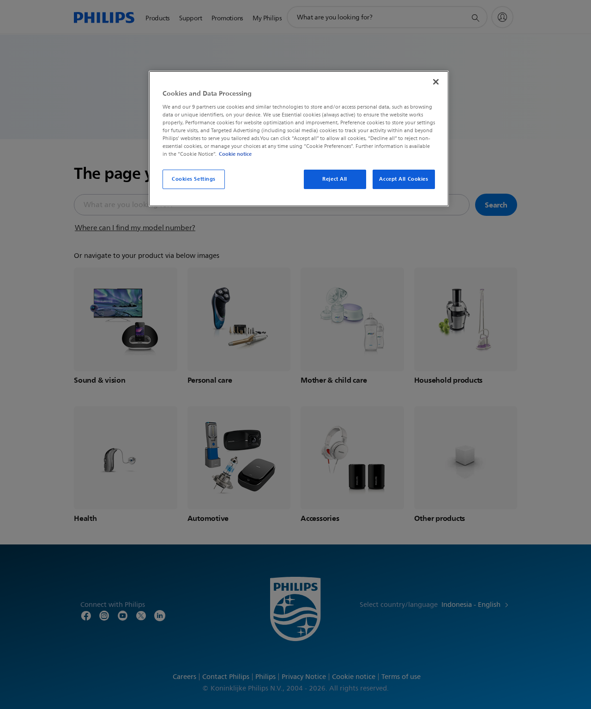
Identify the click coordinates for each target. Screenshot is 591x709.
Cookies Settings (194, 178)
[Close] (436, 82)
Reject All (334, 178)
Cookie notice (235, 154)
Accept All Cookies (403, 178)
